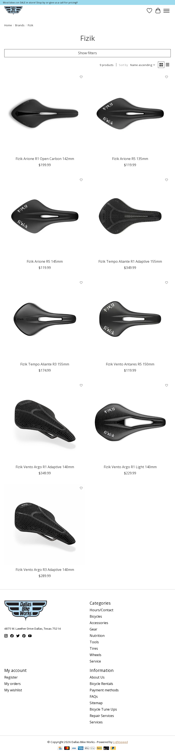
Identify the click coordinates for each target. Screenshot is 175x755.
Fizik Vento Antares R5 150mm (130, 364)
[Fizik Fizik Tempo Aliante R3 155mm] (44, 319)
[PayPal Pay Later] (113, 748)
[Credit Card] (60, 748)
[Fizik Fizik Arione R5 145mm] (44, 216)
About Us (97, 677)
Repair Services (102, 715)
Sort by (123, 65)
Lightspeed (120, 742)
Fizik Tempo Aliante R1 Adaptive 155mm (130, 261)
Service (95, 661)
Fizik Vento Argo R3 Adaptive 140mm (45, 569)
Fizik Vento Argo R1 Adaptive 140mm (45, 467)
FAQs (94, 696)
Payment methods (104, 690)
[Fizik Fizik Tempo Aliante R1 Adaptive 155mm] (130, 216)
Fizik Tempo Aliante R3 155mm (44, 364)
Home (8, 25)
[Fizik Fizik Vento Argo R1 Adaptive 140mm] (44, 421)
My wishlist (13, 690)
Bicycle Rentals (101, 683)
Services (96, 722)
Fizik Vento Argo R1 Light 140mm (130, 467)
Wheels (95, 654)
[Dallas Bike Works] (13, 10)
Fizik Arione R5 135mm (130, 158)
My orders (12, 683)
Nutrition (97, 635)
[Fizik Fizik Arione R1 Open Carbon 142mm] (44, 113)
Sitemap (96, 703)
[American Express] (80, 748)
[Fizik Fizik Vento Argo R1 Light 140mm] (130, 421)
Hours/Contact (101, 610)
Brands (20, 25)
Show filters (87, 53)
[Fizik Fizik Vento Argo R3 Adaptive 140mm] (44, 524)
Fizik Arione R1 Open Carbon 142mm (45, 158)
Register (11, 677)
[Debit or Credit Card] (106, 748)
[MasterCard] (67, 748)
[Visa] (74, 748)
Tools (94, 642)
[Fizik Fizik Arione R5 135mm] (130, 113)
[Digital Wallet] (90, 748)
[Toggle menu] (166, 10)
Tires (94, 648)
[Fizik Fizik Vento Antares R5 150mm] (130, 319)
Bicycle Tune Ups (103, 709)
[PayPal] (99, 748)
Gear (93, 629)
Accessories (99, 622)
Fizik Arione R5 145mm (45, 261)
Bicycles (96, 616)
